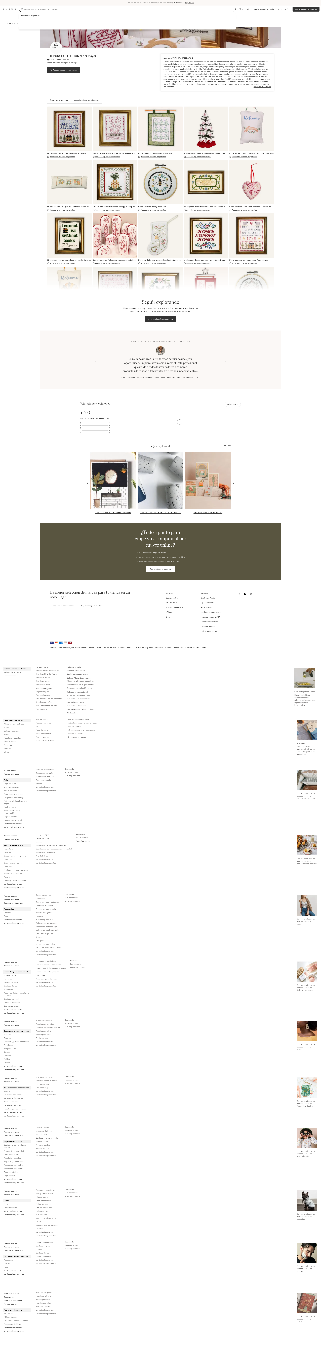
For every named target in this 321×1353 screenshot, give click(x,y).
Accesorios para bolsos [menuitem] (45, 944)
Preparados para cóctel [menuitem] (46, 852)
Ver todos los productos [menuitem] (14, 827)
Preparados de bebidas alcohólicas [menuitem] (51, 845)
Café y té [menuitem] (8, 859)
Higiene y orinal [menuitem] (42, 1197)
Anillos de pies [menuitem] (42, 1038)
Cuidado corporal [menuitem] (43, 1246)
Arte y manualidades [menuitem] (44, 1077)
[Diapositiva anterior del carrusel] (95, 362)
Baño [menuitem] (38, 726)
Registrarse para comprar (306, 9)
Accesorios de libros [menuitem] (12, 1324)
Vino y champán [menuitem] (42, 835)
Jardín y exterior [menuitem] (42, 737)
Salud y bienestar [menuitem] (11, 982)
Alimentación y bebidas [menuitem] (14, 724)
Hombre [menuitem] (7, 748)
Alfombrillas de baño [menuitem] (45, 776)
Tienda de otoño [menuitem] (43, 681)
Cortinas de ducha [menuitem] (43, 780)
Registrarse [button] (189, 3)
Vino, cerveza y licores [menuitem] (13, 845)
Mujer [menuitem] (6, 727)
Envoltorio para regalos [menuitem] (13, 1095)
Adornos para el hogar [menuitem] (45, 740)
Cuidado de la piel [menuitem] (12, 1002)
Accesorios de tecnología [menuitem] (46, 927)
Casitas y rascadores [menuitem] (44, 1208)
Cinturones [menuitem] (40, 898)
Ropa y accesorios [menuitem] (43, 1201)
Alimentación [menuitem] (41, 1215)
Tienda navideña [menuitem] (43, 684)
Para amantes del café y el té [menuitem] (79, 688)
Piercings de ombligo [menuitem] (45, 1024)
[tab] (59, 100)
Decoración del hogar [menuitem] (13, 720)
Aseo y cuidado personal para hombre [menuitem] (16, 994)
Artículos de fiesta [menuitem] (11, 1102)
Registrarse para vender (264, 9)
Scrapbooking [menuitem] (42, 1088)
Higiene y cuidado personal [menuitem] (16, 1256)
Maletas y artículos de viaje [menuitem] (47, 930)
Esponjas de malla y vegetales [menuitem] (48, 972)
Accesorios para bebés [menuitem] (13, 1165)
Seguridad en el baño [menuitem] (13, 1141)
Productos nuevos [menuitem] (82, 841)
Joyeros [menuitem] (7, 1052)
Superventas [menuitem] (9, 1297)
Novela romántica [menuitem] (43, 1303)
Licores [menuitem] (39, 842)
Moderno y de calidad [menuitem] (76, 670)
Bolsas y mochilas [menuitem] (43, 895)
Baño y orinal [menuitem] (41, 1134)
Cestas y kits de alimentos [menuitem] (15, 880)
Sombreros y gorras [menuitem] (44, 912)
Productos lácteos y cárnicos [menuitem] (16, 870)
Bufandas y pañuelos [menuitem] (44, 919)
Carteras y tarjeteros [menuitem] (44, 934)
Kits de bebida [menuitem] (42, 856)
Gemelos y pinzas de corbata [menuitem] (16, 1041)
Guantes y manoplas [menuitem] (44, 905)
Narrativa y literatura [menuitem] (13, 1310)
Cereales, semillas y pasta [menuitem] (15, 856)
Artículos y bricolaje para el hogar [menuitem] (82, 723)
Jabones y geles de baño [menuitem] (46, 979)
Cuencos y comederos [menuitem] (45, 1190)
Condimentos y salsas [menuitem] (13, 863)
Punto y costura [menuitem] (42, 1084)
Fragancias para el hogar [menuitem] (78, 719)
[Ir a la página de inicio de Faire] (9, 9)
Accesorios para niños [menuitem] (13, 1168)
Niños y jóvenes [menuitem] (10, 1317)
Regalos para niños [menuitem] (44, 702)
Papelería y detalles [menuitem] (12, 738)
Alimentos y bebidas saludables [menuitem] (80, 681)
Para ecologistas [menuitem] (43, 695)
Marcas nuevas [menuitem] (42, 719)
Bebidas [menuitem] (7, 852)
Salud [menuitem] (38, 1222)
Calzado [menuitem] (7, 912)
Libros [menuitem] (6, 752)
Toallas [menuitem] (39, 783)
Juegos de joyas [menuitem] (10, 1048)
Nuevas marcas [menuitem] (71, 772)
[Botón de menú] (3, 23)
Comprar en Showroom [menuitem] (13, 903)
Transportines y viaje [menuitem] (44, 1194)
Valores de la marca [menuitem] (12, 672)
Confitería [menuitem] (8, 866)
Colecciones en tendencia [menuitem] (15, 669)
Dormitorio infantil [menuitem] (11, 1154)
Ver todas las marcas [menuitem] (13, 824)
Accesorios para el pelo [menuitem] (46, 909)
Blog (249, 9)
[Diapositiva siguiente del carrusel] (226, 362)
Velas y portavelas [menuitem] (43, 733)
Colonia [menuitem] (39, 1249)
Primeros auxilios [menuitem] (43, 1145)
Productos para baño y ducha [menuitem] (16, 972)
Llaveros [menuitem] (39, 916)
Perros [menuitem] (6, 1204)
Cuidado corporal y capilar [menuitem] (47, 1138)
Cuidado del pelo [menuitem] (11, 986)
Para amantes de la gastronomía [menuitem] (81, 684)
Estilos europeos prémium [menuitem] (78, 674)
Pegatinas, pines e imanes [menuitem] (15, 1109)
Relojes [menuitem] (39, 937)
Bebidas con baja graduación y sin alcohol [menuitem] (54, 849)
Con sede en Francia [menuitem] (75, 702)
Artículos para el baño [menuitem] (45, 769)
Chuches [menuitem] (39, 1229)
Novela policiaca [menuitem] (43, 1299)
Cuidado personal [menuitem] (11, 999)
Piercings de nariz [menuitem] (43, 1034)
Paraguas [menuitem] (40, 941)
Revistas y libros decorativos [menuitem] (16, 1320)
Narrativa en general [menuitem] (44, 1292)
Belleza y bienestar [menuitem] (12, 731)
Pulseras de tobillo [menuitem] (44, 1020)
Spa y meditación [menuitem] (11, 1006)
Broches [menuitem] (7, 1038)
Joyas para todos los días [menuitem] (46, 706)
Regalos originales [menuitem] (44, 691)
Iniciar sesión (283, 9)
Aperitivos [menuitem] (8, 877)
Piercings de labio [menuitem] (43, 1031)
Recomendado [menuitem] (10, 676)
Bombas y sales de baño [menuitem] (46, 961)
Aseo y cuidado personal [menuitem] (46, 1218)
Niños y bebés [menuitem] (10, 741)
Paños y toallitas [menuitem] (43, 1148)
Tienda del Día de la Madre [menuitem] (47, 670)
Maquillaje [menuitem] (8, 989)
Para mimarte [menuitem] (41, 709)
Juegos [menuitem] (7, 1091)
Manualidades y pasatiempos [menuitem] (16, 1088)
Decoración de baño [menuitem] (44, 773)
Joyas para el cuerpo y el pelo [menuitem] (16, 1031)
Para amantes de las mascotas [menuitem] (49, 699)
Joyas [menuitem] (6, 734)
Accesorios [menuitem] (9, 909)
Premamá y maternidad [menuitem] (14, 1151)
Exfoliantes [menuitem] (40, 975)
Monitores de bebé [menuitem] (44, 1131)
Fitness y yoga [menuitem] (10, 975)
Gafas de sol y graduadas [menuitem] (47, 923)
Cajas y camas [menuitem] (42, 1211)
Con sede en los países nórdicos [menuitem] (80, 709)
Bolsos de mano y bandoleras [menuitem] (48, 948)
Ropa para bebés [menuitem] (11, 1172)
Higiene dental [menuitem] (42, 1141)
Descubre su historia (262, 87)
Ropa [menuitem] (6, 916)
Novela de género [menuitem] (43, 1296)
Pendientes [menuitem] (8, 1045)
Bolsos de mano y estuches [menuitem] (47, 902)
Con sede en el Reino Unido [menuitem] (78, 699)
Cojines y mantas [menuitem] (75, 733)
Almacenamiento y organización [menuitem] (81, 730)
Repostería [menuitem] (8, 849)
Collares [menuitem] (7, 1055)
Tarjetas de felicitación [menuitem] (13, 1098)
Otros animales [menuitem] (10, 1208)
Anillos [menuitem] (7, 1059)
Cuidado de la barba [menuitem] (44, 1242)
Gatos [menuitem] (6, 1201)
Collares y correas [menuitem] (43, 1204)
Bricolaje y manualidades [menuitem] (46, 1081)
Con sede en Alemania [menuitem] (76, 706)
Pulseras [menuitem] (7, 1034)
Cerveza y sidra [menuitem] (42, 838)
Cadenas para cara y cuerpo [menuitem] (48, 1027)
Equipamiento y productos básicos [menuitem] (15, 1146)
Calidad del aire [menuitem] (42, 1127)
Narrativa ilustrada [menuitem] (44, 1306)
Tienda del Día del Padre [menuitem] (46, 674)
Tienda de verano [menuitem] (43, 677)
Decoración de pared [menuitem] (77, 737)
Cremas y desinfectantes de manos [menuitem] (51, 968)
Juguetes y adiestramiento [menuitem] (47, 1225)
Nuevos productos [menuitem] (43, 723)
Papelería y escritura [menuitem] (12, 1105)
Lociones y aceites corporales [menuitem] (48, 965)
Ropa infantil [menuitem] (9, 1175)
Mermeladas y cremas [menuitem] (13, 873)
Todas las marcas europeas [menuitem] (78, 695)
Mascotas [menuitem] (8, 745)
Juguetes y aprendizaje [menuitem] (13, 1161)
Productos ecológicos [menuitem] (13, 1300)
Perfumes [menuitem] (8, 979)
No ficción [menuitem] (8, 1313)
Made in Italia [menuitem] (73, 713)
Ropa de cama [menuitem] (42, 730)
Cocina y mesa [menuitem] (74, 726)
